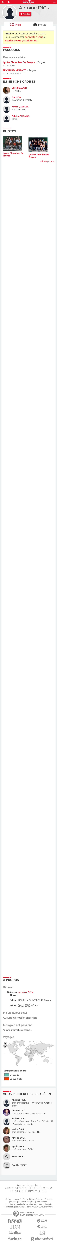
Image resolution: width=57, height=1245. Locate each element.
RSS (32, 1202)
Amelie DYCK (18, 1138)
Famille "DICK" (19, 1165)
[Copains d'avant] (14, 1233)
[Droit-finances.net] (42, 1227)
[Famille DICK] (6, 1165)
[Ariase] (14, 1238)
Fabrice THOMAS (20, 116)
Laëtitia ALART (19, 88)
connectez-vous (34, 37)
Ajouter (26, 14)
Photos (42, 24)
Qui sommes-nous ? (13, 1199)
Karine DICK (18, 1129)
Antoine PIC (18, 1110)
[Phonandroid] (42, 1239)
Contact (13, 1202)
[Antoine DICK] (9, 12)
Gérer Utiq (48, 1204)
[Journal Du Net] (14, 1227)
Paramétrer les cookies (33, 1204)
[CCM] (42, 1221)
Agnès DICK (18, 1146)
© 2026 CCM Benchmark (42, 1207)
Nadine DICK (18, 1118)
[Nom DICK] (6, 1156)
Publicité (48, 1199)
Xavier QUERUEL (20, 107)
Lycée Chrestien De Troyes (19, 62)
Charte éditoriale (36, 1199)
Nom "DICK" (18, 1156)
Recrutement (41, 1202)
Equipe (25, 1199)
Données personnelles (14, 1204)
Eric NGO (16, 97)
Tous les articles (24, 1202)
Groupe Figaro (25, 1207)
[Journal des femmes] (14, 1221)
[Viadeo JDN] (42, 1233)
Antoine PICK (18, 1100)
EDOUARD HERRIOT (14, 70)
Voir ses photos (47, 161)
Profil (18, 24)
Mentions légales (11, 1207)
